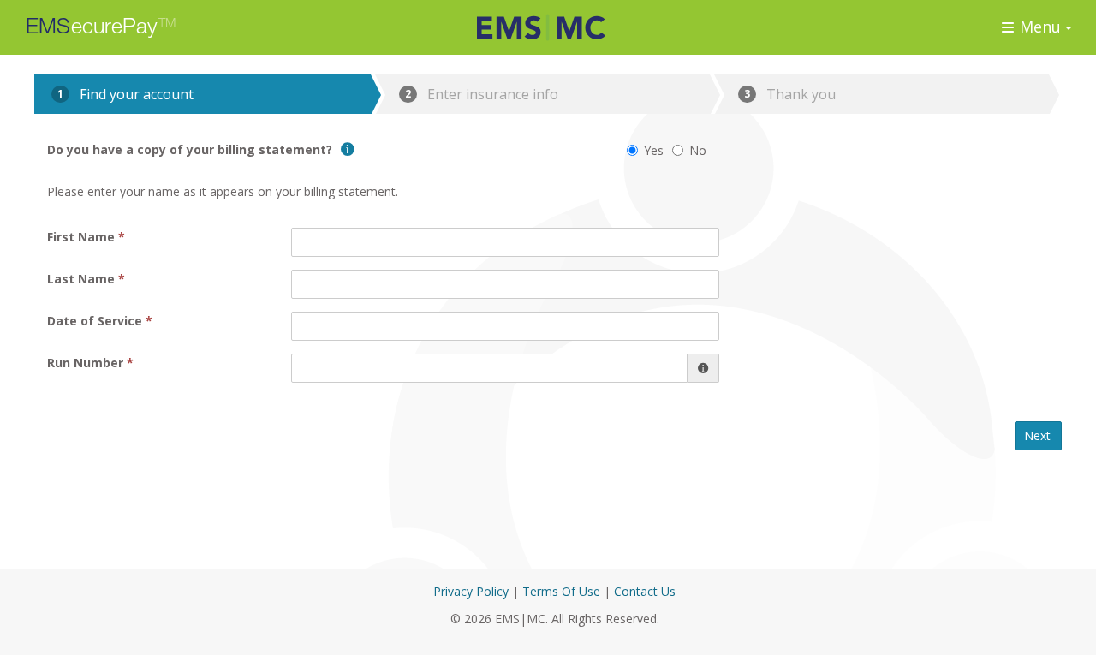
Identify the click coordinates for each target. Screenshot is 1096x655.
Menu (1040, 26)
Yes (654, 150)
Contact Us (645, 591)
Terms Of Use (561, 591)
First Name (81, 237)
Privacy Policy (471, 591)
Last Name (81, 279)
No (697, 150)
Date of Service (94, 321)
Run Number (85, 362)
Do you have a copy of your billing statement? (191, 149)
